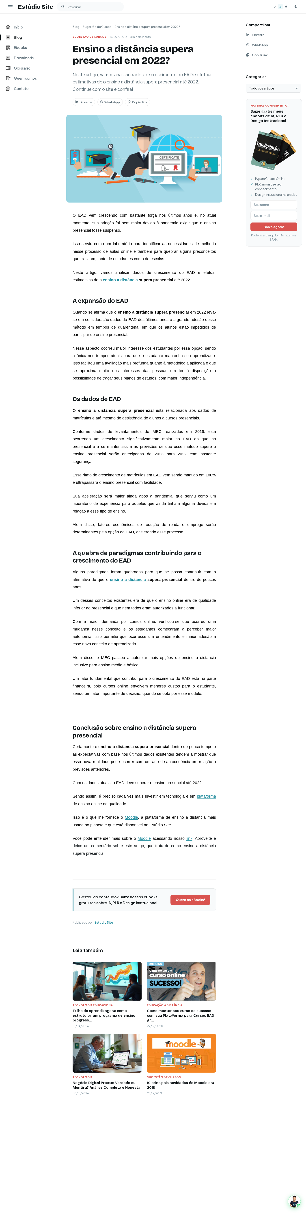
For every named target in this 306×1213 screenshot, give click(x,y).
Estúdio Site (35, 7)
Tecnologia (83, 1077)
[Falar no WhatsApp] (294, 1201)
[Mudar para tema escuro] (296, 7)
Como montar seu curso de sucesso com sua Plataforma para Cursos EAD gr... (180, 1015)
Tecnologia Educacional (93, 1005)
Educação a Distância (164, 1005)
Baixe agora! (274, 227)
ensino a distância (121, 280)
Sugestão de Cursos (97, 26)
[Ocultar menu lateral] (10, 7)
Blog (76, 26)
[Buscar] (62, 6)
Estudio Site (104, 922)
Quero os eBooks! (190, 900)
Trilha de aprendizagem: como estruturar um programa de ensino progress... (104, 1015)
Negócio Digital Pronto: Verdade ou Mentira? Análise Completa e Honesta (106, 1085)
